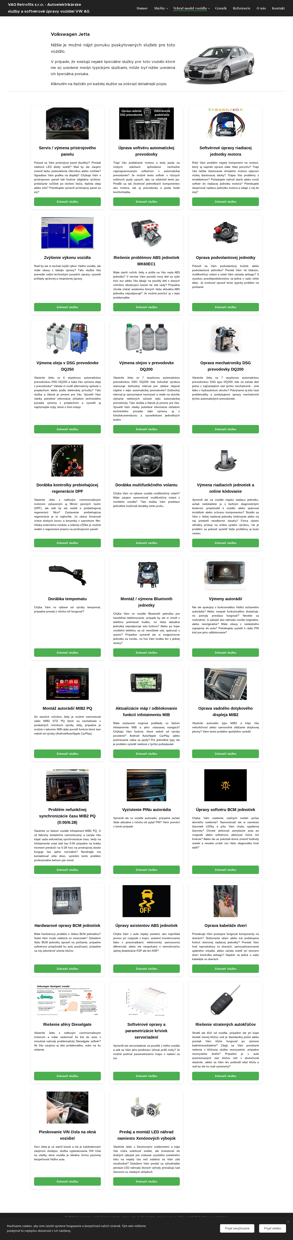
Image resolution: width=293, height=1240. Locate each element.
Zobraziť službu (67, 201)
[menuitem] (143, 8)
